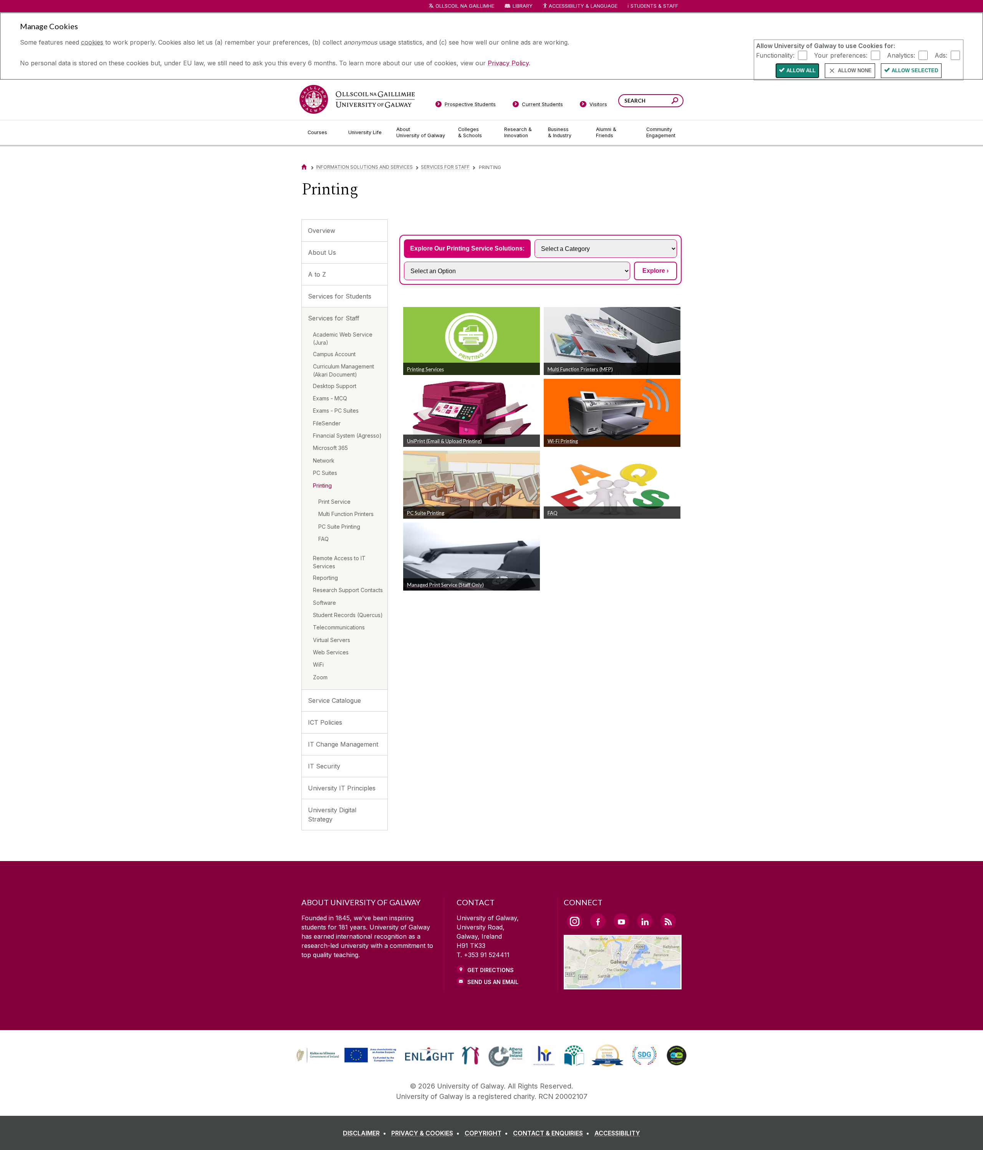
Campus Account (334, 354)
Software (324, 602)
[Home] (304, 167)
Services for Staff (445, 167)
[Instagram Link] (574, 921)
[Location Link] (623, 985)
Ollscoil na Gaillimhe (464, 6)
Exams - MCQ (330, 398)
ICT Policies (325, 722)
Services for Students (339, 296)
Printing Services (425, 369)
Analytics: (901, 55)
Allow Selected (915, 70)
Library (523, 6)
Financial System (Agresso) (347, 435)
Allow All (801, 70)
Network (323, 460)
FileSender (327, 423)
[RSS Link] (668, 921)
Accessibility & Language (583, 6)
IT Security (324, 766)
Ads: (941, 55)
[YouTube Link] (621, 921)
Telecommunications (339, 627)
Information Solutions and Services (364, 167)
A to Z (317, 274)
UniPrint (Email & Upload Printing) (444, 441)
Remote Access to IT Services (339, 562)
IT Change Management (343, 744)
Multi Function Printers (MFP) (580, 369)
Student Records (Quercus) (348, 615)
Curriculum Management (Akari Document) (343, 370)
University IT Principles (342, 788)
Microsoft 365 (330, 448)
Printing (322, 485)
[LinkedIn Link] (644, 921)
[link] (345, 1055)
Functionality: (775, 55)
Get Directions (490, 970)
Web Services (331, 652)
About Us (322, 252)
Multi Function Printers (346, 514)
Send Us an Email (492, 982)
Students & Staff (654, 6)
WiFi (318, 664)
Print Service (334, 501)
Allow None (855, 70)
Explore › (655, 270)
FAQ (323, 539)
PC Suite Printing (339, 526)
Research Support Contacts (348, 590)
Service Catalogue (334, 700)
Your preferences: (840, 55)
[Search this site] (675, 101)
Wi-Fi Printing (563, 441)
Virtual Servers (331, 640)
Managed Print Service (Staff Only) (445, 585)
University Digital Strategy (332, 814)
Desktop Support (334, 386)
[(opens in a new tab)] (347, 1061)
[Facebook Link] (598, 921)
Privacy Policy (508, 63)
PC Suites (325, 473)
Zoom (320, 677)
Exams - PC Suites (336, 410)
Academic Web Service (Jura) (342, 338)
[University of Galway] (357, 99)
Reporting (325, 577)
